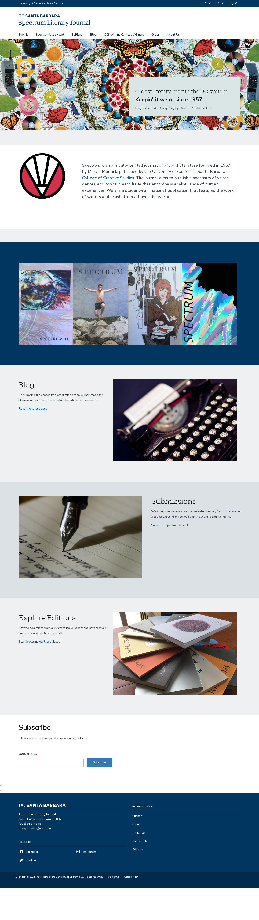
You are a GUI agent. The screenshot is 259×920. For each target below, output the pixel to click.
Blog (93, 34)
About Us (173, 34)
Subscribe (99, 762)
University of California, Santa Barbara (41, 3)
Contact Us (139, 841)
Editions (77, 34)
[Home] (56, 25)
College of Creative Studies (108, 178)
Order (155, 34)
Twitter (30, 860)
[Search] (233, 3)
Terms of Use (113, 876)
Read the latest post (33, 409)
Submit (23, 34)
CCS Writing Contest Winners (124, 34)
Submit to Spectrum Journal (169, 525)
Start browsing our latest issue (39, 641)
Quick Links (212, 3)
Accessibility (131, 876)
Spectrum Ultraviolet (50, 34)
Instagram (89, 852)
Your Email (27, 754)
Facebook (32, 852)
